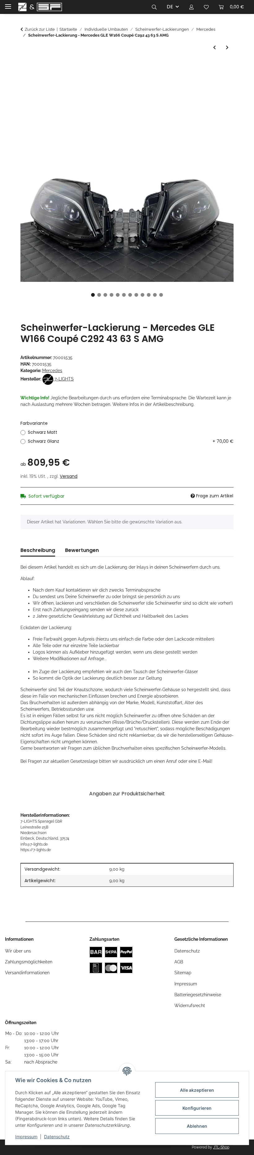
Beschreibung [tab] (37, 550)
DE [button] (170, 6)
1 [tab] (93, 295)
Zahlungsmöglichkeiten (28, 961)
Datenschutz (57, 1136)
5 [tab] (118, 295)
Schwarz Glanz (131, 441)
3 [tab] (105, 295)
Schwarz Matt (42, 432)
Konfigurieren (197, 1108)
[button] (154, 7)
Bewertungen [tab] (82, 550)
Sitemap (182, 972)
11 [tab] (155, 295)
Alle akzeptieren (197, 1090)
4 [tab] (111, 295)
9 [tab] (142, 295)
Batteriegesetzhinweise (197, 994)
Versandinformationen (27, 972)
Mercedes (52, 370)
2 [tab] (99, 295)
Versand (68, 476)
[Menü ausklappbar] (8, 4)
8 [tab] (136, 295)
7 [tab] (130, 295)
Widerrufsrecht (189, 1005)
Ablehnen (197, 1126)
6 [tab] (124, 295)
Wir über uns (18, 950)
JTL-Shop (221, 1147)
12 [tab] (161, 295)
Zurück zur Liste (40, 29)
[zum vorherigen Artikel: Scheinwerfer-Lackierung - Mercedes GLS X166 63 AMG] (214, 47)
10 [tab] (149, 295)
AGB (178, 961)
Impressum (26, 1136)
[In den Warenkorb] (25, 65)
